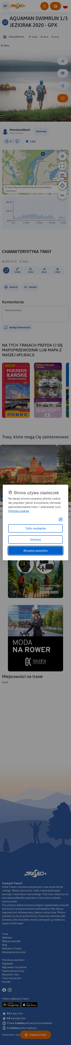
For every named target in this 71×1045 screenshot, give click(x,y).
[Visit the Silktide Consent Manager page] (61, 519)
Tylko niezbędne (35, 528)
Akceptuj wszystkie (35, 550)
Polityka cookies (18, 511)
